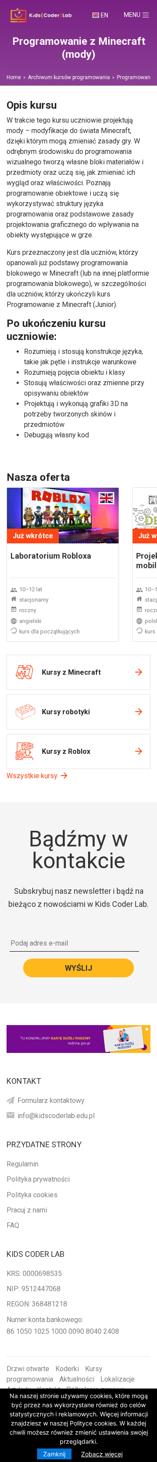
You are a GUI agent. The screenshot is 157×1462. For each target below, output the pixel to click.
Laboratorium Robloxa (50, 555)
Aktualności (76, 1379)
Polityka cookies (32, 1195)
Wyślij (78, 967)
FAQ (13, 1225)
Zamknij (54, 1454)
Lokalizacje (117, 1379)
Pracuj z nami (27, 1210)
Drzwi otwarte (28, 1369)
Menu (140, 14)
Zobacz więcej (102, 1454)
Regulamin (22, 1164)
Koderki (67, 1369)
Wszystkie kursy (32, 776)
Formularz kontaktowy (51, 1100)
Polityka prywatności (38, 1179)
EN (104, 15)
